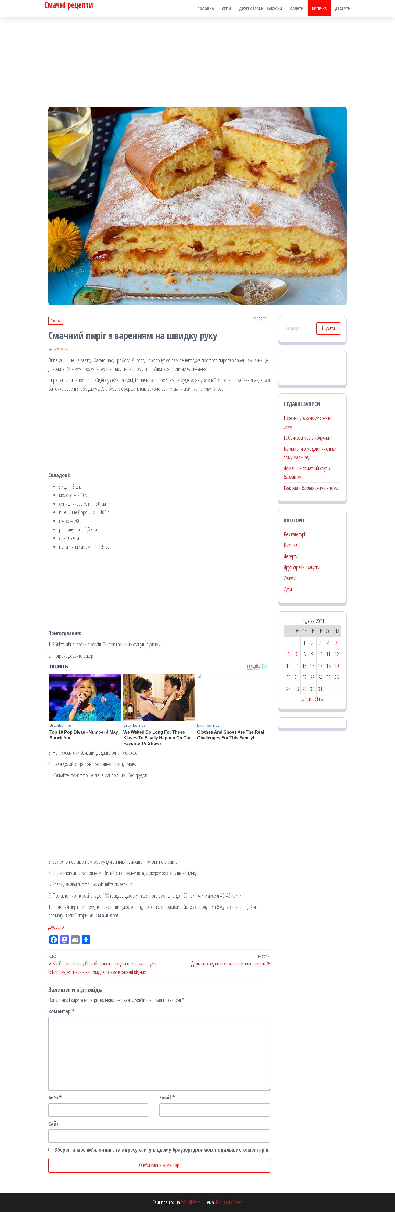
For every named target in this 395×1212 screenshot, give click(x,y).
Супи (226, 8)
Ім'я (55, 1097)
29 (304, 689)
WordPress (190, 1202)
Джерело (56, 926)
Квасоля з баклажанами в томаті (312, 487)
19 (337, 666)
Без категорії (295, 534)
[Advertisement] (197, 57)
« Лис (306, 699)
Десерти (343, 8)
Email (167, 1097)
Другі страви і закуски (260, 8)
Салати (297, 8)
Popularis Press (229, 1202)
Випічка (319, 8)
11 (328, 654)
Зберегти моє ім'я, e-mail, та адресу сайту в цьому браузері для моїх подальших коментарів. (162, 1149)
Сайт (53, 1123)
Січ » (319, 699)
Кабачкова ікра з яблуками (307, 437)
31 (320, 689)
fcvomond (62, 349)
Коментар (61, 1011)
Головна (206, 8)
